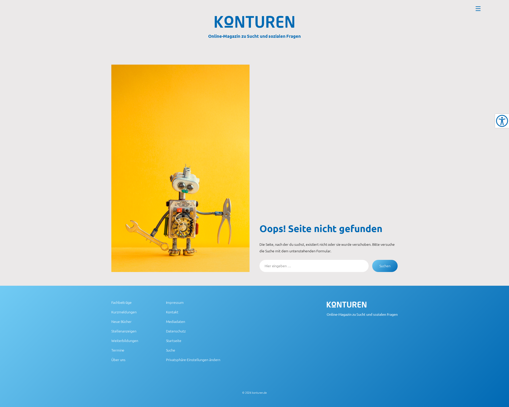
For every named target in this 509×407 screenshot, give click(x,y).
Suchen (384, 265)
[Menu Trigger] (478, 8)
